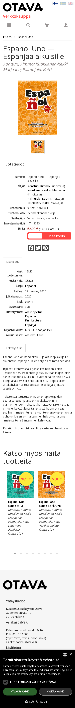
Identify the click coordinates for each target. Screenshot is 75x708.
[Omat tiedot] (65, 25)
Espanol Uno (25, 37)
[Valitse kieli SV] (63, 3)
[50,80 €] (51, 497)
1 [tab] (15, 553)
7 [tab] (51, 553)
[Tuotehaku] (28, 25)
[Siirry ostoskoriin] (46, 25)
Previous (2, 510)
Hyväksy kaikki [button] (20, 691)
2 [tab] (21, 553)
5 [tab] (39, 553)
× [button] (70, 654)
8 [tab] (57, 553)
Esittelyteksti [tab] (14, 348)
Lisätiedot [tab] (12, 262)
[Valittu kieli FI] (55, 3)
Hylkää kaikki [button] (55, 691)
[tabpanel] (20, 504)
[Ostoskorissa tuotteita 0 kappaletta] (46, 26)
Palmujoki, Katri (38, 198)
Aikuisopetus (33, 312)
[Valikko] (9, 25)
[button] (37, 701)
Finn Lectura (33, 320)
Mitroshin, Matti (38, 203)
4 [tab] (33, 553)
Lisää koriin (56, 236)
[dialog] (37, 679)
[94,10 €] (20, 497)
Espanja (30, 316)
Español (30, 286)
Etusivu (7, 37)
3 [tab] (27, 553)
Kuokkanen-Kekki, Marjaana (46, 190)
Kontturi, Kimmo (38, 186)
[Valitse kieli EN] (70, 3)
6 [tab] (45, 553)
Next (70, 510)
